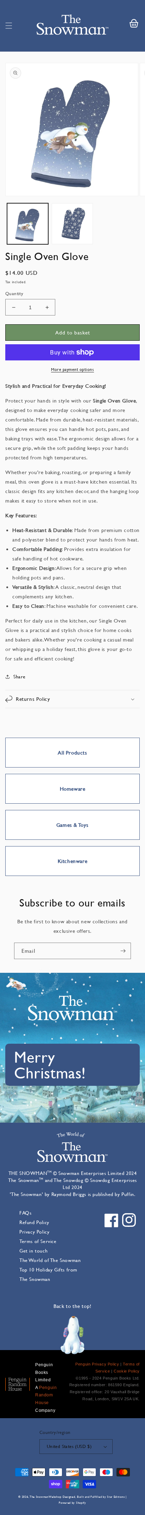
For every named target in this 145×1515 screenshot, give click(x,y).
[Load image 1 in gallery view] (27, 223)
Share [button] (19, 676)
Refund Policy (34, 1222)
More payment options (72, 369)
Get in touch (33, 1250)
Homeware (73, 788)
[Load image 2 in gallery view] (72, 223)
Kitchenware (73, 861)
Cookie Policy (127, 1371)
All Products (72, 752)
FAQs (25, 1212)
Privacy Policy (34, 1231)
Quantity (14, 293)
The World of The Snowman (50, 1260)
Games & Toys (72, 825)
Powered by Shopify (72, 1502)
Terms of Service (38, 1241)
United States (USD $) (69, 1446)
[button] (9, 25)
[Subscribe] (123, 951)
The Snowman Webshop (45, 1496)
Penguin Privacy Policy (97, 1364)
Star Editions (116, 1496)
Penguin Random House (46, 1395)
